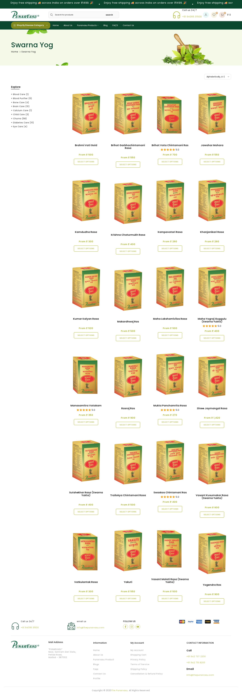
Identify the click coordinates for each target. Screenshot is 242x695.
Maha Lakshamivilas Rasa (170, 318)
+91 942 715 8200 (196, 662)
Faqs (95, 669)
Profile (96, 678)
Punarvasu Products (87, 25)
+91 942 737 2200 (196, 656)
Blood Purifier (22, 98)
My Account (137, 650)
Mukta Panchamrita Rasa (170, 405)
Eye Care (20, 126)
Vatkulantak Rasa (86, 582)
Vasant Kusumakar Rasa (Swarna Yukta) (212, 496)
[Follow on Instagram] (131, 626)
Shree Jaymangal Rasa (212, 408)
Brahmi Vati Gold (86, 145)
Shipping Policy (139, 669)
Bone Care (21, 102)
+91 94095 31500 (192, 16)
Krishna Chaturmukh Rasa (128, 235)
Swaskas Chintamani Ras (170, 492)
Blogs (96, 664)
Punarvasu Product (103, 659)
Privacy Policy (138, 659)
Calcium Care (22, 110)
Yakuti (128, 582)
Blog (105, 25)
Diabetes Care (23, 122)
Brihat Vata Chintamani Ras (170, 145)
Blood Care (21, 94)
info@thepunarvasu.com (90, 627)
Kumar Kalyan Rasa (86, 318)
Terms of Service (140, 664)
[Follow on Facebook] (125, 626)
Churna (20, 118)
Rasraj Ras (128, 408)
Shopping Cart (138, 655)
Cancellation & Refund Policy (147, 673)
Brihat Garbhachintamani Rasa (128, 146)
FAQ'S (115, 25)
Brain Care (21, 106)
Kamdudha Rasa (86, 232)
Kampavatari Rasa (170, 232)
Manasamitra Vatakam (86, 405)
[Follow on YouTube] (137, 626)
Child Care (21, 114)
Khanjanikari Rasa (212, 232)
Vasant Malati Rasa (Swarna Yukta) (170, 580)
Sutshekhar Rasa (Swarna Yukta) (86, 494)
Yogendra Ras (212, 585)
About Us (68, 25)
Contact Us (128, 25)
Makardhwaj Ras (128, 321)
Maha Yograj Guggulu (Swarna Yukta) (212, 320)
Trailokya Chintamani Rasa (128, 495)
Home (56, 25)
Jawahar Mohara (212, 145)
